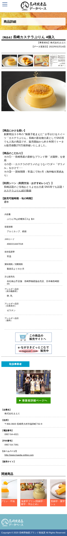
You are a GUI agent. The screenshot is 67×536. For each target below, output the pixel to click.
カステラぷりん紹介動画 (17, 190)
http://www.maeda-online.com (19, 455)
